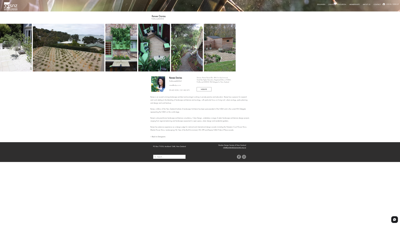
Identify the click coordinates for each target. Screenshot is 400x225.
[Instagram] (244, 157)
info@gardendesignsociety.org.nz (234, 148)
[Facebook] (239, 157)
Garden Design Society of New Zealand (232, 145)
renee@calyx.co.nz (175, 85)
